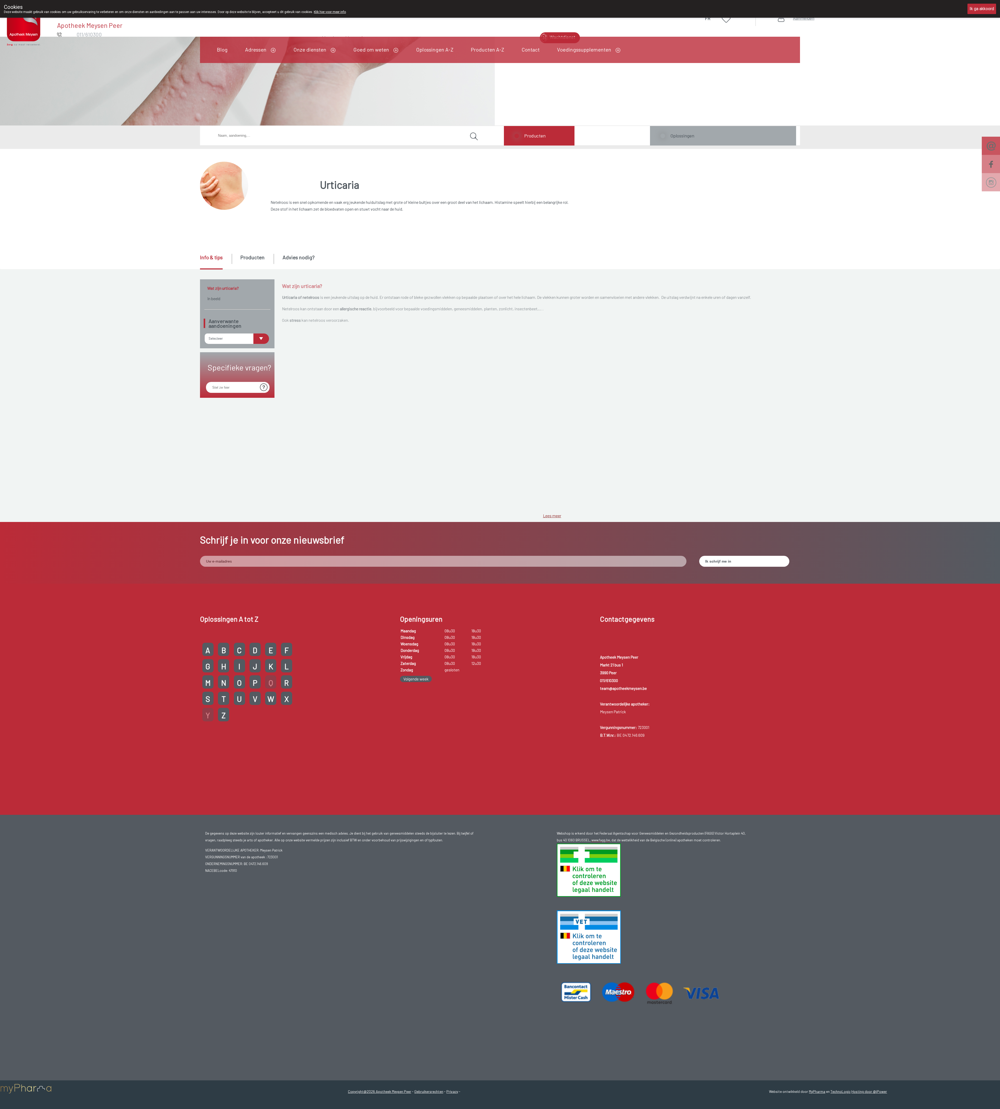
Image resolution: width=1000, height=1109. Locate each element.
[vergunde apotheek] (589, 870)
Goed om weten (371, 49)
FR (707, 18)
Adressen (255, 49)
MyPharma (817, 1091)
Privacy (452, 1091)
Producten (535, 135)
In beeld (213, 298)
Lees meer (552, 515)
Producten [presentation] (252, 257)
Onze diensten (309, 49)
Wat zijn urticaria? (223, 288)
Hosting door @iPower (869, 1091)
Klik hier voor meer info (330, 12)
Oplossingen (682, 135)
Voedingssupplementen (584, 49)
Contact (531, 49)
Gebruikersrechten (428, 1091)
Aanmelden (803, 18)
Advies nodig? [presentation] (299, 257)
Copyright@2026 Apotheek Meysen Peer (379, 1091)
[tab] (215, 261)
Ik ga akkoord (982, 8)
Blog (222, 49)
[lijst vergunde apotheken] (589, 937)
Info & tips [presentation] (211, 257)
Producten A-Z (487, 49)
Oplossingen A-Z (434, 49)
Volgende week (415, 679)
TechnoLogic (840, 1091)
